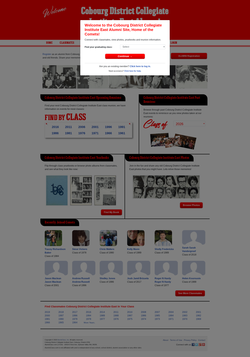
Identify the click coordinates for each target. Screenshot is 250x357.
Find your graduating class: (98, 47)
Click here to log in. (140, 66)
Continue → (125, 56)
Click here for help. (132, 71)
